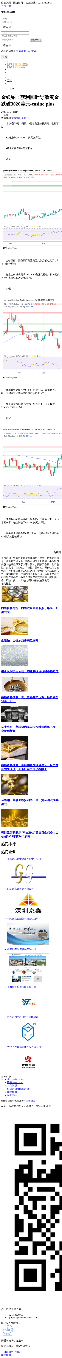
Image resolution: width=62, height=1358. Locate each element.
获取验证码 (36, 39)
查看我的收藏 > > (20, 118)
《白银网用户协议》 (12, 1352)
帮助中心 (12, 1095)
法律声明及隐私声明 (18, 1089)
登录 (3, 6)
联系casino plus (15, 1082)
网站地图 (12, 1092)
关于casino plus (15, 1079)
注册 (9, 6)
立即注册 (21, 51)
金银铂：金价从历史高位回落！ (21, 640)
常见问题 (12, 1085)
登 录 (4, 57)
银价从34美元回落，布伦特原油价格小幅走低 (30, 671)
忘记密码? (31, 51)
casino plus (29, 1100)
